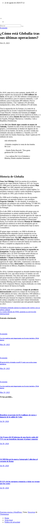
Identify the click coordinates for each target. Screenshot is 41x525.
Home (7, 518)
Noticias (3, 401)
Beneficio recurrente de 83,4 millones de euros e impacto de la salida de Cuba (18, 416)
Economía (3, 28)
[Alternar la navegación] (1, 18)
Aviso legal (9, 520)
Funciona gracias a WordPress (11, 512)
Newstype (31, 512)
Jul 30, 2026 (4, 421)
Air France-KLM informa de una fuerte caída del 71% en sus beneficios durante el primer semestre (19, 438)
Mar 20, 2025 (5, 345)
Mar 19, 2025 (5, 392)
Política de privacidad (12, 522)
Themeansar (4, 514)
